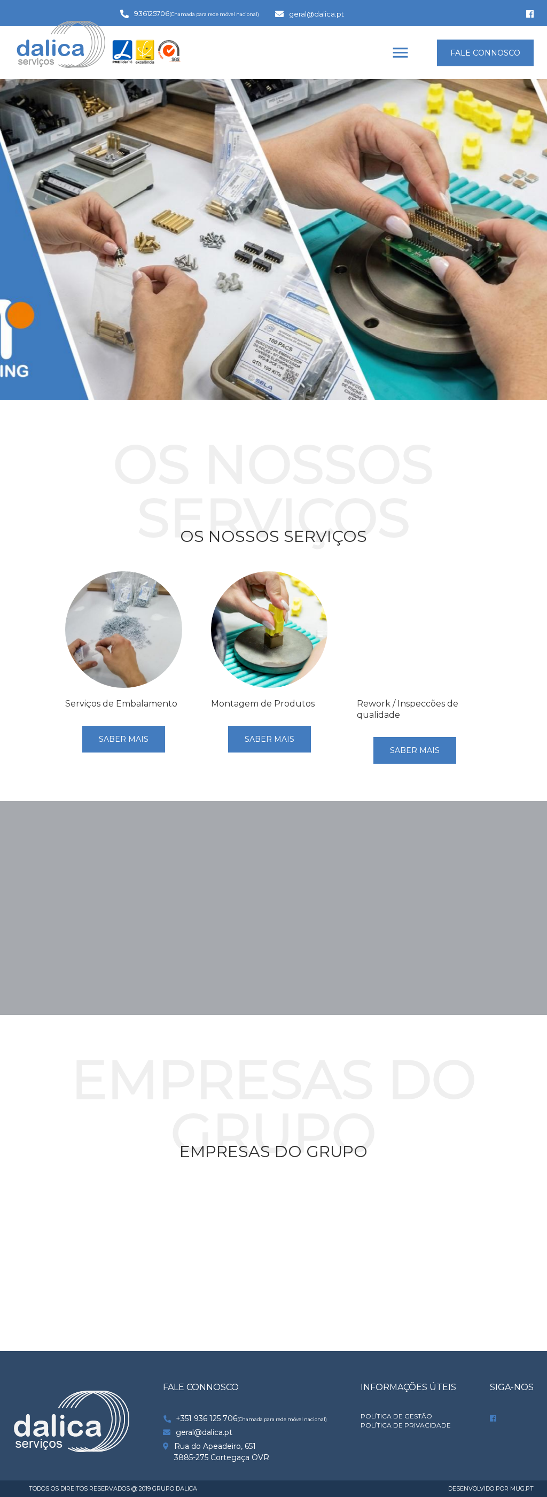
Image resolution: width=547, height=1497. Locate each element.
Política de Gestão (396, 1416)
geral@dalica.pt (316, 14)
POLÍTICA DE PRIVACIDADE (406, 1425)
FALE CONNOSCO (485, 53)
